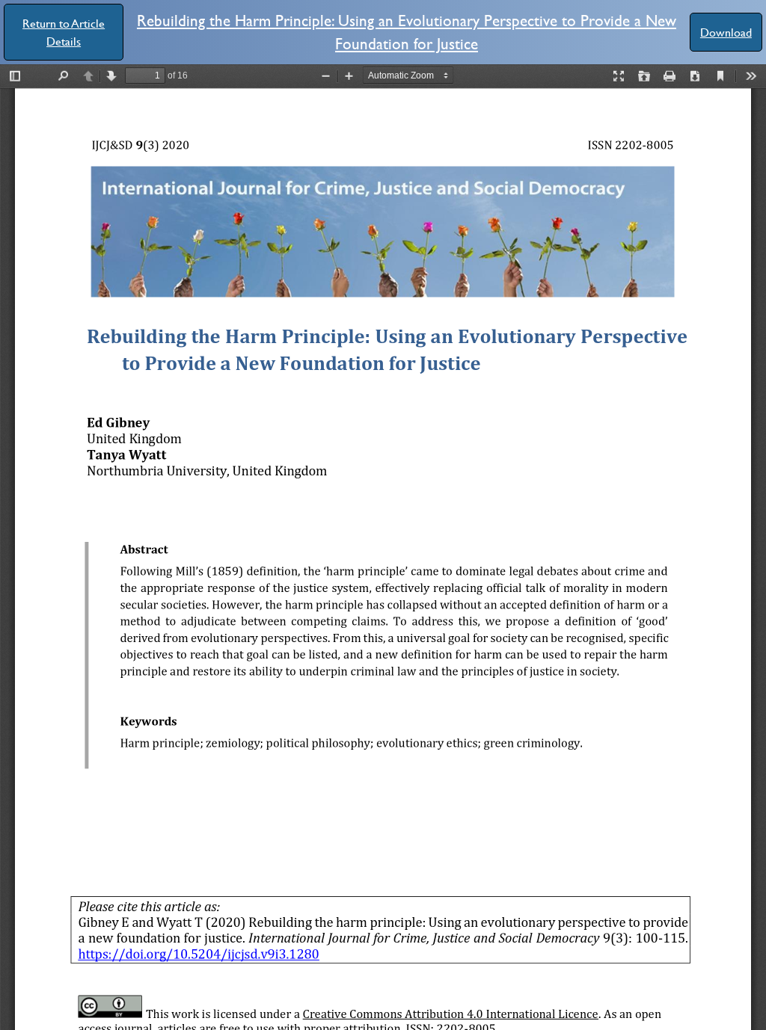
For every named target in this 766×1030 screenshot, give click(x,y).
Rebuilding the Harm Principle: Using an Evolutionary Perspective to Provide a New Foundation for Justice (406, 32)
